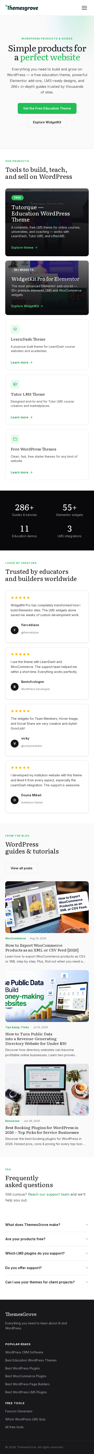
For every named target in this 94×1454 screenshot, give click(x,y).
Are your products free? (25, 1239)
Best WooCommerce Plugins (25, 1376)
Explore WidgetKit (47, 122)
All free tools (14, 1427)
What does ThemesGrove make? (32, 1225)
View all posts (21, 868)
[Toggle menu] (84, 7)
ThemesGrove (21, 1313)
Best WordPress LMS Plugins (26, 1392)
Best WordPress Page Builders (27, 1384)
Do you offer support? (23, 1268)
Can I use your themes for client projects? (40, 1282)
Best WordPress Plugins (22, 1368)
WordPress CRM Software (24, 1352)
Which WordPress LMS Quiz (25, 1419)
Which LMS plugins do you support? (35, 1253)
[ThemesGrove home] (21, 8)
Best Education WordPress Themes (31, 1360)
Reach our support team (48, 1194)
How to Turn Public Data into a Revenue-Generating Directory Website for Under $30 (35, 1038)
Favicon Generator (19, 1411)
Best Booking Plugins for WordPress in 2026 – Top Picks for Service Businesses (42, 1129)
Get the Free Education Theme (47, 108)
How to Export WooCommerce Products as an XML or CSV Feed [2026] (42, 947)
